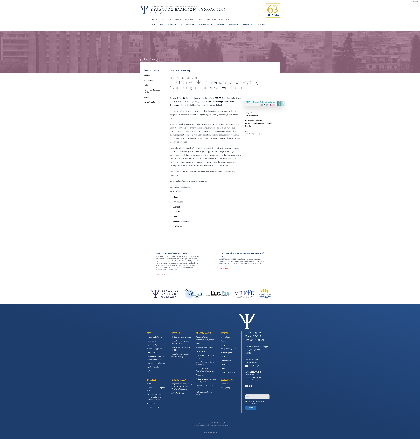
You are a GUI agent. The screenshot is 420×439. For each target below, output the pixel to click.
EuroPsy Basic (225, 337)
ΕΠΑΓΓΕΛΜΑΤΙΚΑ (187, 25)
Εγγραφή (251, 407)
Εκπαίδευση (151, 403)
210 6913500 (253, 360)
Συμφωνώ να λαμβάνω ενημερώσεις (256, 402)
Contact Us (177, 226)
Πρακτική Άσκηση (153, 407)
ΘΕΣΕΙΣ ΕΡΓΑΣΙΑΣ (176, 19)
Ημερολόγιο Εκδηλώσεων (156, 363)
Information (178, 202)
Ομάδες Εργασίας (153, 367)
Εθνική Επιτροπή (226, 353)
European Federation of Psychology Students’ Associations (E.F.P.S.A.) (155, 396)
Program (176, 207)
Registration (178, 212)
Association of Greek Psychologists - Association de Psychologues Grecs (174, 6)
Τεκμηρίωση (200, 375)
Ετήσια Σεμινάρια (148, 80)
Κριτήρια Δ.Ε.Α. (225, 364)
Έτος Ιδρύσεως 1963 (157, 13)
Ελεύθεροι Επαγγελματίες (205, 347)
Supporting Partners (181, 221)
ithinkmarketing (212, 432)
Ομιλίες (146, 85)
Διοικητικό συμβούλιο (154, 349)
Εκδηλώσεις (147, 75)
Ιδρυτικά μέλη (152, 345)
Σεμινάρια (146, 97)
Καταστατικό (151, 341)
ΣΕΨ (151, 25)
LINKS (201, 19)
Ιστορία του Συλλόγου (154, 337)
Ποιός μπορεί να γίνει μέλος (181, 337)
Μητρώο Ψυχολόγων (227, 372)
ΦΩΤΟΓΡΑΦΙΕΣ (190, 19)
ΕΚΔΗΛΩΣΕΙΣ (248, 25)
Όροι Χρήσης (225, 388)
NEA (161, 25)
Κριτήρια (223, 345)
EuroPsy (220, 25)
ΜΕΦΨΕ (150, 384)
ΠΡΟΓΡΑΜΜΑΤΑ (205, 25)
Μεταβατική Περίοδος (228, 349)
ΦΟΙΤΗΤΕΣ (233, 25)
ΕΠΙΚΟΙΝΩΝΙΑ (211, 19)
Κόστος (223, 368)
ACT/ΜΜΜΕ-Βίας (178, 393)
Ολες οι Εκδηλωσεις (152, 70)
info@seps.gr (253, 366)
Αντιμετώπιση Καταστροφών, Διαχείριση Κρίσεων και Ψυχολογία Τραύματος (182, 386)
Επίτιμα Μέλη (152, 353)
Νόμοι (198, 343)
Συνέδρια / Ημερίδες (149, 102)
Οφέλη (222, 341)
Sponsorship (178, 216)
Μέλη (149, 371)
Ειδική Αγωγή (200, 351)
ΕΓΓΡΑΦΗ (171, 25)
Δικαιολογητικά (225, 361)
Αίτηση (222, 357)
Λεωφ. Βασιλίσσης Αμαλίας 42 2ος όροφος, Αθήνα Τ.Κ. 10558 (256, 350)
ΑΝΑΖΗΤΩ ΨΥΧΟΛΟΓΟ (158, 19)
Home (175, 197)
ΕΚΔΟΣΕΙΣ (261, 25)
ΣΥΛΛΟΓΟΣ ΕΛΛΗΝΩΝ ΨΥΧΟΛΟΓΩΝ (188, 9)
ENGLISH (415, 1)
